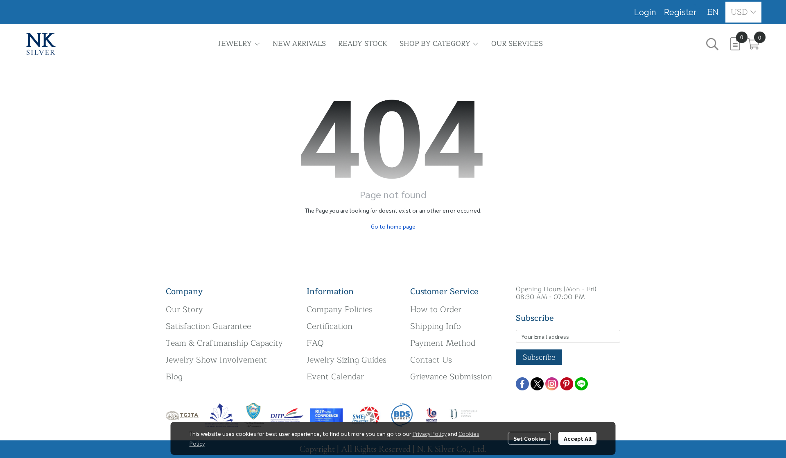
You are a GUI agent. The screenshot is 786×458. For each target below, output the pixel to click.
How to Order (435, 309)
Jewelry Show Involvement (216, 360)
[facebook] (522, 383)
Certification (329, 326)
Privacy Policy (430, 433)
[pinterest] (566, 383)
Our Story (184, 309)
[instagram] (551, 383)
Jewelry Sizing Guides (346, 360)
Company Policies (340, 309)
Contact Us (431, 360)
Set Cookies (529, 438)
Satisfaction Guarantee (208, 326)
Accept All (578, 438)
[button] (713, 12)
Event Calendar (335, 376)
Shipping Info (435, 326)
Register (680, 12)
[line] (581, 383)
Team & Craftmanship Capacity (224, 343)
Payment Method (442, 343)
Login (645, 12)
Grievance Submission (451, 376)
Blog (174, 376)
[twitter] (537, 383)
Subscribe (539, 357)
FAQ (315, 343)
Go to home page (393, 226)
